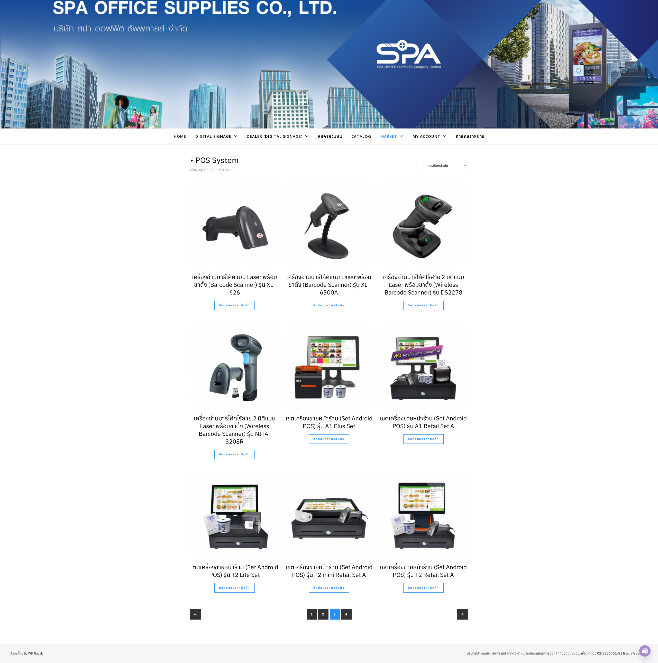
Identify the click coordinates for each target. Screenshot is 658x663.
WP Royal (35, 653)
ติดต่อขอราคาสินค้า (234, 305)
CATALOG (361, 136)
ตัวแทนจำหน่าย (470, 136)
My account (426, 136)
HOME (180, 136)
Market (388, 136)
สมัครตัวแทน (330, 136)
